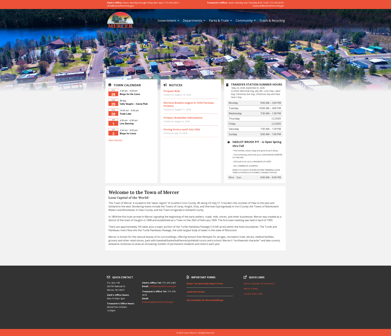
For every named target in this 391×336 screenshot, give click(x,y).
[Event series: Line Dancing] (139, 120)
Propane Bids (172, 90)
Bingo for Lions (128, 133)
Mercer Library (251, 288)
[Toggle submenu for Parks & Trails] (231, 20)
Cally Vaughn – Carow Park (134, 103)
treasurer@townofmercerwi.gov (158, 301)
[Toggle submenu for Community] (255, 20)
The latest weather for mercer (264, 321)
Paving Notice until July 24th (182, 129)
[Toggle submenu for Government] (178, 20)
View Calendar (115, 140)
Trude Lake (125, 113)
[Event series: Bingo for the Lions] (139, 90)
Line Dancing (127, 123)
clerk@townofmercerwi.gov (162, 286)
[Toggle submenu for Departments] (204, 20)
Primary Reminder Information (183, 117)
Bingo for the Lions (130, 94)
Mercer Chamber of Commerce (259, 283)
